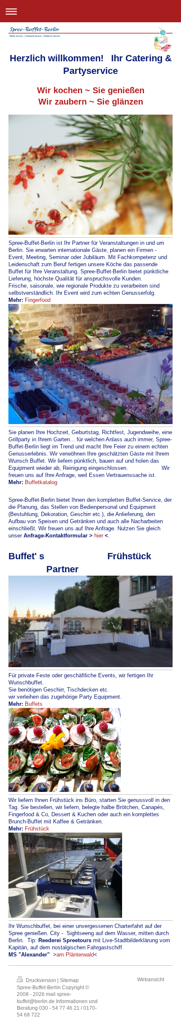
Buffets (34, 704)
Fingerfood (38, 300)
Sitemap (69, 980)
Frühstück (37, 829)
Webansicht (150, 979)
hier (98, 536)
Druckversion (40, 980)
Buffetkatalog (41, 482)
